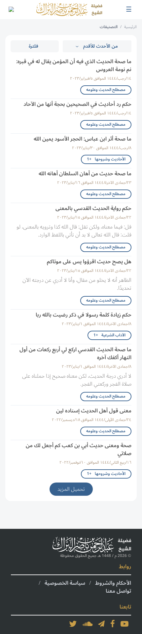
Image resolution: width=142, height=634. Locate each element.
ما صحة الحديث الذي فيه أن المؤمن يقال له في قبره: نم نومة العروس (73, 65)
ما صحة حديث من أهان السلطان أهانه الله (85, 174)
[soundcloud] (87, 624)
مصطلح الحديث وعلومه (105, 90)
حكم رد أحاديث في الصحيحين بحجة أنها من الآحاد (77, 104)
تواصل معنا (118, 591)
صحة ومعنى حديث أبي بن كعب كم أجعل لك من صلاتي (78, 449)
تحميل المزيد (71, 489)
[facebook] (112, 624)
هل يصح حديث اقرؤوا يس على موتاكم (89, 262)
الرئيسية (130, 27)
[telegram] (101, 623)
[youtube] (124, 624)
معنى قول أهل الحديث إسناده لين (93, 411)
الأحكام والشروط (113, 583)
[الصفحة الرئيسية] (69, 10)
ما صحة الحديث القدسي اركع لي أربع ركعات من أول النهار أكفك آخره (75, 353)
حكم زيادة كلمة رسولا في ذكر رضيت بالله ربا (83, 315)
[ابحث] (11, 9)
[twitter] (73, 623)
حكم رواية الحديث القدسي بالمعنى (93, 208)
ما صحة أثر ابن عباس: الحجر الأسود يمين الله (82, 139)
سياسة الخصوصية (65, 583)
